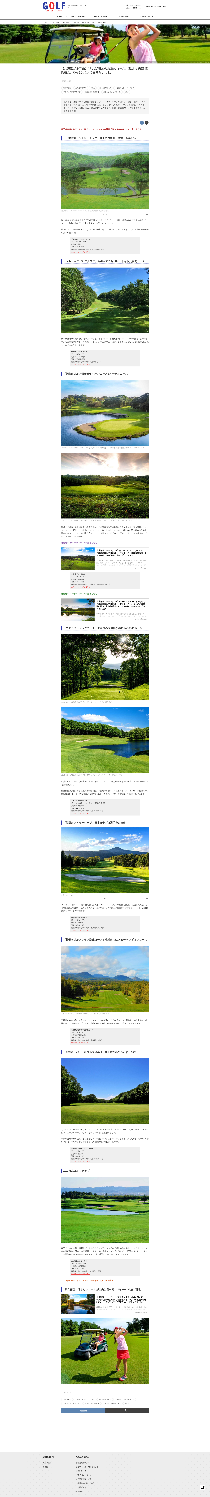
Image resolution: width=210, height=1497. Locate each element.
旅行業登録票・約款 (83, 1479)
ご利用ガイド (81, 1487)
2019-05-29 (66, 81)
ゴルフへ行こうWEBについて (87, 1467)
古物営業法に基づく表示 (85, 1483)
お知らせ (79, 1491)
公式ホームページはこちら (80, 252)
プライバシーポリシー (84, 1475)
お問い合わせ (81, 1471)
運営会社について (82, 1463)
